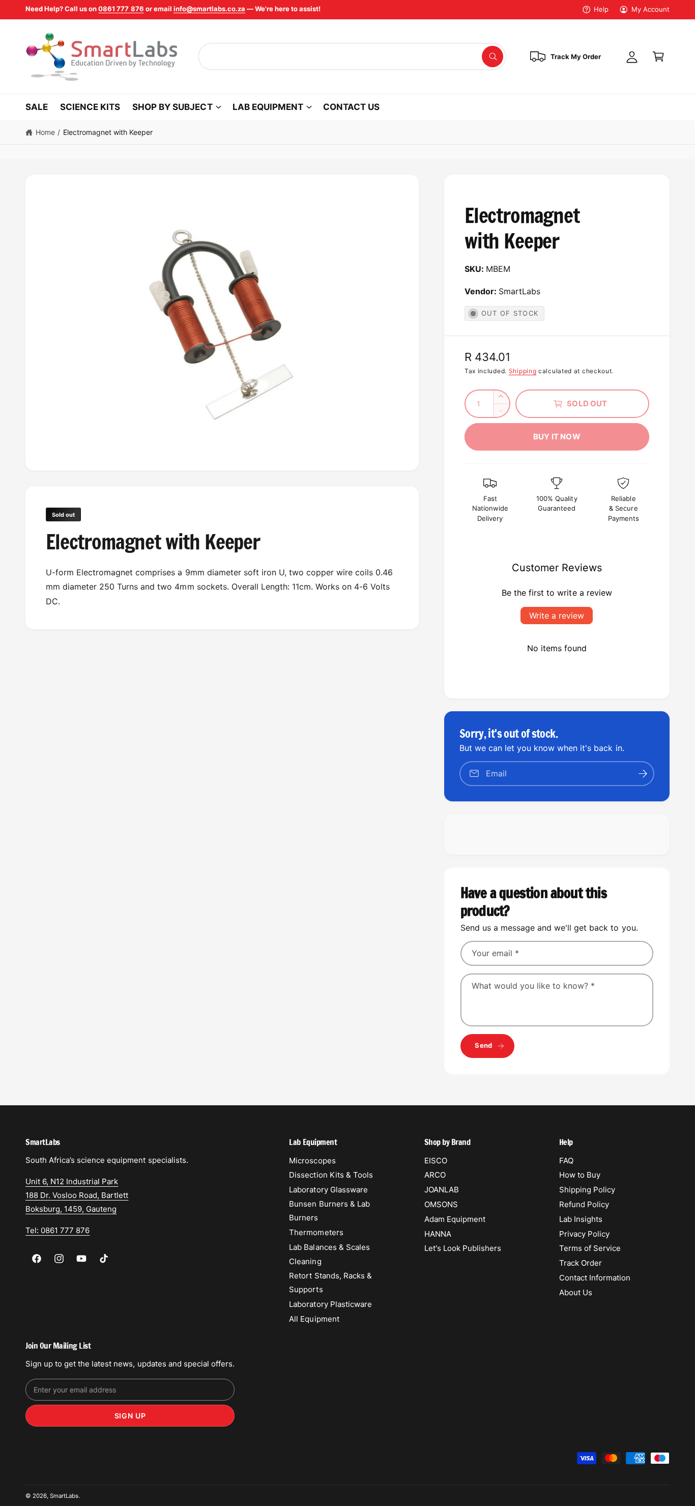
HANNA (437, 1234)
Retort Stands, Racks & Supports (330, 1282)
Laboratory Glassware (328, 1189)
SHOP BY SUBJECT (172, 107)
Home (45, 132)
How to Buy (579, 1175)
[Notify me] (643, 773)
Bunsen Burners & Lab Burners (329, 1210)
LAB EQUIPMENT (268, 107)
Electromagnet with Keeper (108, 132)
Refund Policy (584, 1204)
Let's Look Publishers (462, 1248)
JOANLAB (441, 1189)
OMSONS (441, 1204)
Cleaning (305, 1261)
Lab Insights (580, 1219)
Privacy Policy (584, 1234)
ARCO (435, 1175)
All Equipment (314, 1319)
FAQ (566, 1160)
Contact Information (594, 1277)
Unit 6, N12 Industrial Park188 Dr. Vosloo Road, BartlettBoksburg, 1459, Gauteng (76, 1195)
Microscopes (312, 1160)
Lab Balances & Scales (329, 1247)
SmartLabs (64, 1495)
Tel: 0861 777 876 (57, 1230)
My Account (650, 9)
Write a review (556, 615)
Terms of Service (590, 1248)
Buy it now (557, 436)
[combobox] (352, 56)
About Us (575, 1292)
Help (601, 9)
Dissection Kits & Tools (330, 1175)
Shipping (523, 371)
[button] (658, 56)
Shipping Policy (587, 1189)
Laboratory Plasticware (330, 1304)
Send (483, 1045)
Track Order (580, 1263)
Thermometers (316, 1232)
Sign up (130, 1415)
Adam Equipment (454, 1219)
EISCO (435, 1160)
